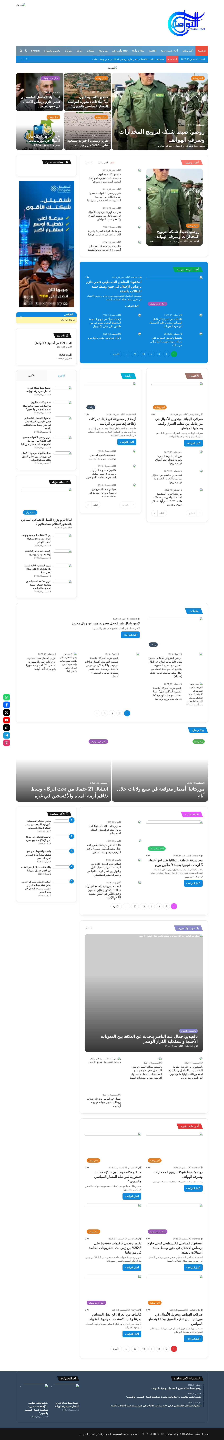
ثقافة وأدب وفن (120, 51)
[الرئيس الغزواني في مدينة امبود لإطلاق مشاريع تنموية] (63, 841)
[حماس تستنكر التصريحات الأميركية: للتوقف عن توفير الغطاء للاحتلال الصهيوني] (63, 825)
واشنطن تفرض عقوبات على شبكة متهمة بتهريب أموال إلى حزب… (41, 101)
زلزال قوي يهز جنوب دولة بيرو (104, 337)
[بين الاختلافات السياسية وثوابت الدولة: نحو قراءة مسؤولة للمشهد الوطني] (63, 540)
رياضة (79, 51)
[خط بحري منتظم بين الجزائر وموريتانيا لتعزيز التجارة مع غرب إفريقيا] (201, 471)
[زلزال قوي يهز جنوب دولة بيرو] (88, 131)
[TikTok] (6, 727)
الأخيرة (116, 354)
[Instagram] (6, 743)
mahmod (193, 241)
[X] (6, 712)
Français (35, 51)
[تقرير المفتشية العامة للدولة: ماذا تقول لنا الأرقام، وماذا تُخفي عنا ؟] (63, 570)
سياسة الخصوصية (121, 1434)
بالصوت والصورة (52, 51)
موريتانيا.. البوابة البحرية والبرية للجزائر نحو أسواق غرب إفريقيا (168, 460)
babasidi (130, 414)
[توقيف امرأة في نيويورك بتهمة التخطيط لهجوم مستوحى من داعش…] (88, 92)
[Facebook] (6, 704)
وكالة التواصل (194, 414)
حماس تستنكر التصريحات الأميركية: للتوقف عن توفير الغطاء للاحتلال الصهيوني (38, 824)
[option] (112, 111)
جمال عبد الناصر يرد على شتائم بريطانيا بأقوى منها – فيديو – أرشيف (104, 1102)
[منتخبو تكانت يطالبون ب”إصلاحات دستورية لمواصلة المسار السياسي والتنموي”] (139, 170)
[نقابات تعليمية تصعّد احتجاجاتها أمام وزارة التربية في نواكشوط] (139, 242)
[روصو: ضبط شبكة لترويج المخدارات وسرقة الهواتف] (174, 207)
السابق (192, 513)
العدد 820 (65, 355)
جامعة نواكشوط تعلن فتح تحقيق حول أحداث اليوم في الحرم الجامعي (38, 855)
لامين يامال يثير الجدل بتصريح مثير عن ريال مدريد (106, 623)
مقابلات (90, 51)
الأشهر (31, 375)
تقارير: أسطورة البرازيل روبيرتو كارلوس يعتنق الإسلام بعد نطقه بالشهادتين (101, 473)
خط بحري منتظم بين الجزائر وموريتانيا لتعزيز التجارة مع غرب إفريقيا (167, 478)
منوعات (68, 51)
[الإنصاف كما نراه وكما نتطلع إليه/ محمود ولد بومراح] (63, 555)
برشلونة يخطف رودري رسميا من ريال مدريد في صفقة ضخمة (102, 492)
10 (144, 354)
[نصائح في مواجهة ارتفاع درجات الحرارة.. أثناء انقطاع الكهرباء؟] (39, 131)
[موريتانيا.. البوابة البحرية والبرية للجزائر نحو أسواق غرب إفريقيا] (139, 227)
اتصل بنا (91, 1434)
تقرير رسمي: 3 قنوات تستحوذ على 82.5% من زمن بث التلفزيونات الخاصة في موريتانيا (104, 197)
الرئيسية (202, 51)
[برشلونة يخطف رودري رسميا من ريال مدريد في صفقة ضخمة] (134, 485)
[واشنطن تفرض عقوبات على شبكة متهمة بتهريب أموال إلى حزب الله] (201, 333)
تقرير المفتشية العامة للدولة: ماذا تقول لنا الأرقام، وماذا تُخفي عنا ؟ (37, 569)
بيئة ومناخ (103, 51)
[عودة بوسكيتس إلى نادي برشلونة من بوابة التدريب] (134, 451)
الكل (112, 162)
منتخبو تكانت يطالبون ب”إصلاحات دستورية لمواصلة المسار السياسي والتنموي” (105, 178)
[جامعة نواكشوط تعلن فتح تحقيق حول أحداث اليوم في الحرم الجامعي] (63, 856)
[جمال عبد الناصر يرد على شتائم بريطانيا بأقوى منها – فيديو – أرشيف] (103, 1074)
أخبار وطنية (187, 51)
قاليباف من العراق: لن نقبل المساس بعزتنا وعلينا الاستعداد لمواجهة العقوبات (165, 322)
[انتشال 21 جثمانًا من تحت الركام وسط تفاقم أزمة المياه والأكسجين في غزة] (63, 769)
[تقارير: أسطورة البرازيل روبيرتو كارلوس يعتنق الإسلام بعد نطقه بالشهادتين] (134, 466)
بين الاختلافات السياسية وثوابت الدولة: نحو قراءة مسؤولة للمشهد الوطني (36, 539)
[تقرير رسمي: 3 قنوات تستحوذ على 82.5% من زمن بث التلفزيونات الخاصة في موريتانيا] (139, 189)
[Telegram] (6, 735)
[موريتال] (112, 67)
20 (135, 354)
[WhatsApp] (6, 697)
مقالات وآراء (138, 51)
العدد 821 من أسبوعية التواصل (53, 343)
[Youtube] (6, 720)
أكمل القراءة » (132, 306)
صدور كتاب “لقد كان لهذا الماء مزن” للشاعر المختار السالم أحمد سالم (104, 829)
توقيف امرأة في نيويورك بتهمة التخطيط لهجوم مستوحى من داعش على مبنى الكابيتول (105, 322)
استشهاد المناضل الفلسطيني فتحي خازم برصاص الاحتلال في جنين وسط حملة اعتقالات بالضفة (121, 59)
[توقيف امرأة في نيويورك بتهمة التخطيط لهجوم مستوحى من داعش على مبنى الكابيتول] (139, 315)
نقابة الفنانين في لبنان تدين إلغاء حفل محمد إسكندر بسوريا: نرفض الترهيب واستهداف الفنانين (103, 848)
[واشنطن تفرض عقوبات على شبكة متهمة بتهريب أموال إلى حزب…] (39, 92)
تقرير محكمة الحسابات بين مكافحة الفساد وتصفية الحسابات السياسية (38, 585)
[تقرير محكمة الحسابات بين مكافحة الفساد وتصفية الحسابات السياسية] (63, 586)
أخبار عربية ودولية (169, 51)
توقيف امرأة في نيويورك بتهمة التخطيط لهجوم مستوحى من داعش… (91, 101)
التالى (161, 513)
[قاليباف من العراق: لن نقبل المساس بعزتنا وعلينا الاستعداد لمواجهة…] (160, 111)
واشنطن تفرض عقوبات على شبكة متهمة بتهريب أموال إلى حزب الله (166, 341)
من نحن (82, 1434)
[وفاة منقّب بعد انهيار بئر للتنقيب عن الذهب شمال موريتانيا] (63, 871)
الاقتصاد (152, 51)
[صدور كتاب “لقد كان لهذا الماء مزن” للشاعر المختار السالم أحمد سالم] (139, 822)
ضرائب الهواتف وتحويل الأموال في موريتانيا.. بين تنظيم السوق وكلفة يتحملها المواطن (104, 216)
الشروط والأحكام (104, 1434)
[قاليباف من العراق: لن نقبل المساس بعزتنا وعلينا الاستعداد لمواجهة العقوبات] (201, 315)
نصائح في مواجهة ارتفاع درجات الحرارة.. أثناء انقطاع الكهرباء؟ (41, 140)
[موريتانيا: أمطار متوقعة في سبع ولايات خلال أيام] (160, 769)
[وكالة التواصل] (186, 23)
